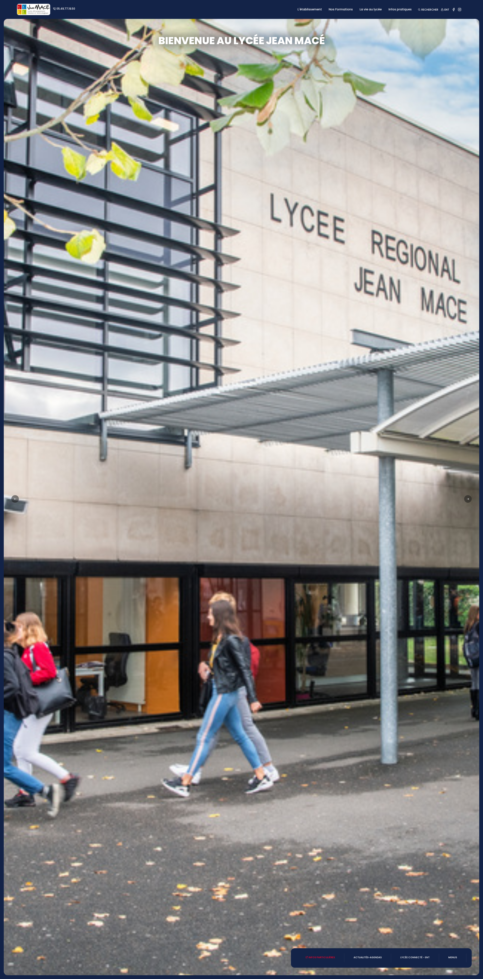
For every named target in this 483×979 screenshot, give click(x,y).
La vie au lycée (371, 9)
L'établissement (310, 9)
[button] (468, 499)
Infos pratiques (400, 9)
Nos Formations (341, 9)
